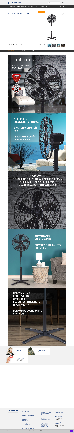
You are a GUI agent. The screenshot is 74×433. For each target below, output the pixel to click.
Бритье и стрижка (58, 414)
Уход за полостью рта (59, 412)
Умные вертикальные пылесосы (28, 415)
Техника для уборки (58, 420)
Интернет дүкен (20, 358)
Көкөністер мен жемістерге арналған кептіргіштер (45, 426)
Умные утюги (24, 419)
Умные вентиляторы (25, 425)
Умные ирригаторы (25, 426)
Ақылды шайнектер (25, 411)
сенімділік (18, 350)
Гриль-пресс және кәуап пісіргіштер (45, 420)
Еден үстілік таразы (58, 416)
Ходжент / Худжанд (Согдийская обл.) (44, 424)
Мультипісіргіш (44, 417)
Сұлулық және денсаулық (58, 410)
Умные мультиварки (25, 421)
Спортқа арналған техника (59, 426)
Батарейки (57, 423)
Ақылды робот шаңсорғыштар (27, 416)
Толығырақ (3, 431)
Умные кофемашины (25, 412)
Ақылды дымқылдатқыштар (27, 424)
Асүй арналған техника (44, 410)
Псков (23, 414)
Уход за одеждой (58, 422)
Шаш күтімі (57, 413)
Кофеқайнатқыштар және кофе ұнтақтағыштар (46, 413)
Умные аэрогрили (25, 420)
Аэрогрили (43, 421)
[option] (52, 27)
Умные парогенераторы (26, 418)
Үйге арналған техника (58, 419)
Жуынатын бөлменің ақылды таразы (28, 428)
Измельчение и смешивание (44, 415)
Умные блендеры (25, 423)
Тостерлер (43, 418)
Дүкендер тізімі (41, 350)
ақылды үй (24, 410)
